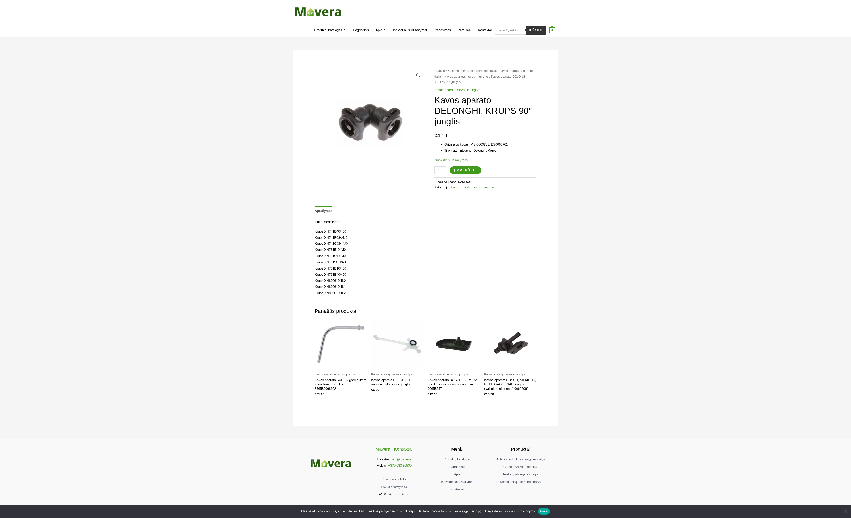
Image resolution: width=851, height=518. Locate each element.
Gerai (544, 511)
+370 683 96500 (400, 465)
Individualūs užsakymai (410, 30)
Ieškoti (536, 30)
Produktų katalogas (328, 30)
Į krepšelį (465, 170)
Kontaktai (485, 30)
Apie (379, 30)
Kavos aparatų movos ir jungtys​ (466, 76)
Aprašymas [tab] (323, 211)
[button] (418, 75)
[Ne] (845, 511)
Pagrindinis (361, 30)
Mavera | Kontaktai (393, 449)
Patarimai (464, 30)
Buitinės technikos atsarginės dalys (472, 70)
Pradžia (439, 70)
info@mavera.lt (402, 459)
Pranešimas (442, 30)
